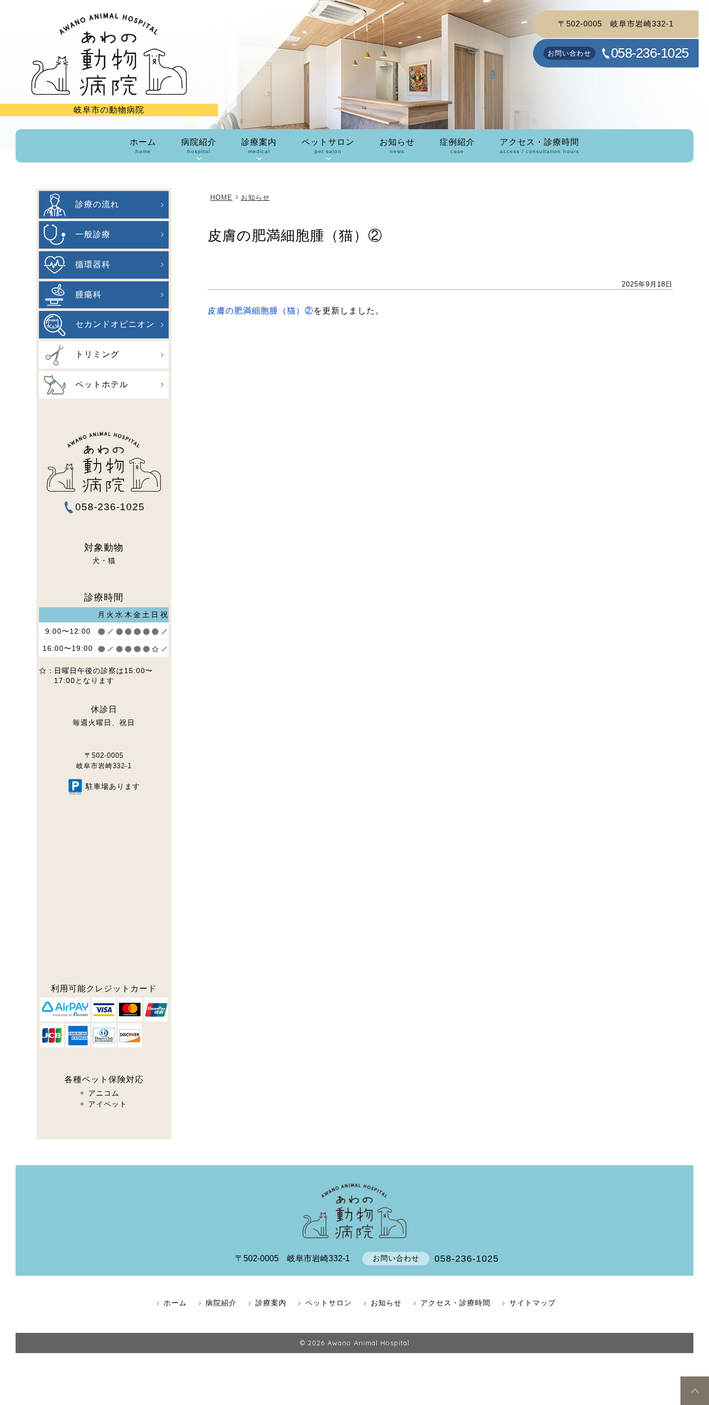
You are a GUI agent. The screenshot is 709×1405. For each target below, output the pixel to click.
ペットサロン (328, 146)
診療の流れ (97, 204)
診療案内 (259, 146)
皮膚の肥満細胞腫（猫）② (260, 310)
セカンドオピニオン (115, 324)
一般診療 (93, 234)
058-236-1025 (649, 53)
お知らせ (397, 146)
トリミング (97, 354)
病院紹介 (198, 146)
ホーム (143, 146)
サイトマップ (532, 1303)
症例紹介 (457, 146)
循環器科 (93, 264)
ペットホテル (101, 384)
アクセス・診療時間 (539, 146)
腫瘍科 (88, 294)
